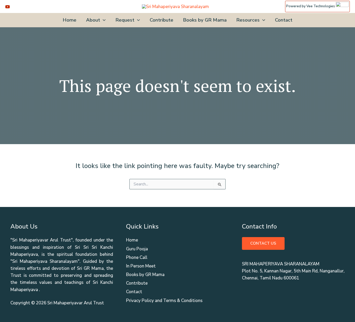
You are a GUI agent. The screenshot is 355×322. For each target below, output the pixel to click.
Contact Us (263, 243)
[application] (103, 20)
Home (69, 20)
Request (124, 20)
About (93, 20)
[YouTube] (7, 6)
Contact (283, 20)
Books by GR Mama (205, 20)
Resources (248, 20)
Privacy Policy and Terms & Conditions (164, 301)
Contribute (161, 20)
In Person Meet (141, 266)
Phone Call (136, 257)
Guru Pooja (137, 249)
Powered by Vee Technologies (311, 6)
